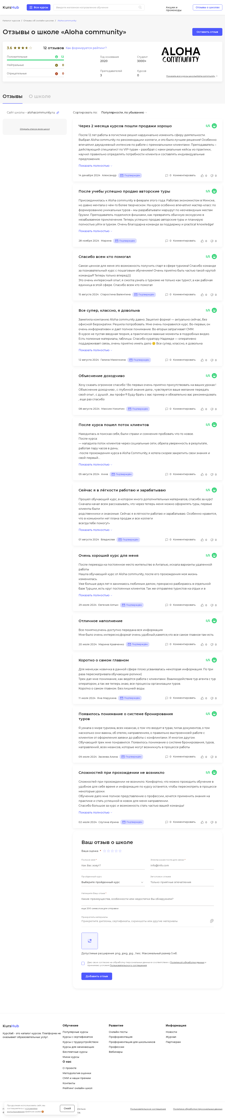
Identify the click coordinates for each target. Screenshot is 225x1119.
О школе (40, 96)
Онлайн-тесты (118, 1032)
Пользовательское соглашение (148, 1109)
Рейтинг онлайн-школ (77, 1088)
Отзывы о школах (208, 7)
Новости (171, 1032)
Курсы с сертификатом (78, 1036)
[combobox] (113, 882)
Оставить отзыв (207, 31)
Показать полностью (94, 165)
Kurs (11, 7)
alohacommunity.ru (41, 112)
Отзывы (12, 96)
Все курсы (41, 7)
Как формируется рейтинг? (86, 48)
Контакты (69, 1083)
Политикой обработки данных (187, 962)
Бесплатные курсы (75, 1051)
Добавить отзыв (97, 976)
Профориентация (120, 1036)
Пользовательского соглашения (128, 965)
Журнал (171, 1036)
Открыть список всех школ (35, 129)
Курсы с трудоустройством (80, 1042)
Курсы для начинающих (78, 1047)
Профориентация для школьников (132, 1042)
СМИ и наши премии (77, 1078)
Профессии (116, 1047)
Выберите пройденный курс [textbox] (100, 882)
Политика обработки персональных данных (197, 1109)
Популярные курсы (75, 1032)
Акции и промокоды (173, 7)
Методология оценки (77, 1073)
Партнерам (173, 1042)
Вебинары (116, 1051)
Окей (67, 1108)
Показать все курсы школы (190, 76)
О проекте (69, 1068)
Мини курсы (71, 1057)
